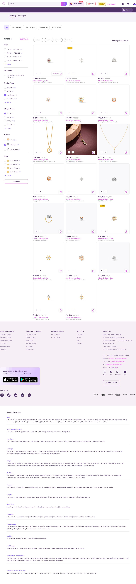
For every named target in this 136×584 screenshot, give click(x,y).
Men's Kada (42, 538)
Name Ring (120, 463)
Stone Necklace (22, 477)
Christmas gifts (20, 419)
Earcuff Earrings (11, 453)
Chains (65, 441)
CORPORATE (56, 573)
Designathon (66, 432)
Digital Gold (33, 432)
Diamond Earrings (21, 451)
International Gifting (34, 422)
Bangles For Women (50, 548)
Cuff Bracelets (108, 487)
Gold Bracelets (11, 487)
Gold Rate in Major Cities (15, 556)
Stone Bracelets (98, 487)
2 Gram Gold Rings (76, 465)
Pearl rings (44, 465)
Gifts (8, 417)
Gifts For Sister (121, 419)
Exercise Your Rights (44, 573)
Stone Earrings (31, 453)
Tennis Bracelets (66, 487)
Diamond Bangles (21, 497)
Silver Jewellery (73, 441)
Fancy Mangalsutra (68, 526)
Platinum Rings (28, 463)
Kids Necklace (33, 475)
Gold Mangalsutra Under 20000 (101, 526)
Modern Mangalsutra (39, 526)
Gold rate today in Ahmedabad (53, 560)
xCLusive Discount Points (69, 573)
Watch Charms (57, 441)
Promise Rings (53, 465)
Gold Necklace (11, 475)
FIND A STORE (112, 382)
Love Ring (19, 465)
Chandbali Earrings (116, 451)
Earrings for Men (21, 538)
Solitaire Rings (39, 463)
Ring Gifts (81, 422)
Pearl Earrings (93, 451)
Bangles (9, 495)
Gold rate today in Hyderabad (33, 558)
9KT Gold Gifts (89, 422)
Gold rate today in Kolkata (34, 560)
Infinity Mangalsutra (44, 529)
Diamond (13, 441)
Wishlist (128, 4)
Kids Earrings (54, 451)
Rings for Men (11, 538)
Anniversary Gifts (92, 419)
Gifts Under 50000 (56, 419)
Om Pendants (68, 517)
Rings (9, 461)
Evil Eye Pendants (46, 517)
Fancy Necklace (56, 477)
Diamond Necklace (22, 475)
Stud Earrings (84, 451)
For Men (9, 536)
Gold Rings (20, 463)
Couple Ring (78, 463)
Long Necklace (116, 475)
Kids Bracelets (33, 487)
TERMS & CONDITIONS (30, 573)
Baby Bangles (73, 497)
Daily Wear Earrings (43, 453)
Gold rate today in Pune (120, 558)
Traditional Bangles (84, 497)
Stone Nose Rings (64, 507)
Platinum (43, 441)
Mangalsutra (11, 524)
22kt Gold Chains (80, 477)
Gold (8, 441)
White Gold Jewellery (99, 441)
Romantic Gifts (102, 419)
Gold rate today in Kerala (104, 558)
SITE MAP (9, 573)
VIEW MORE (16, 181)
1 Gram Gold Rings (89, 465)
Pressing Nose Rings (52, 507)
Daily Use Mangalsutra (29, 529)
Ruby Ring (104, 463)
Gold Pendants (11, 517)
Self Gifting (18, 432)
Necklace (10, 473)
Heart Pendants (90, 517)
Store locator (57, 432)
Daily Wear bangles (42, 497)
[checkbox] (17, 49)
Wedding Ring (88, 463)
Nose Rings (10, 507)
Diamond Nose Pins (30, 507)
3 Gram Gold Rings (64, 465)
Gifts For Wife (45, 422)
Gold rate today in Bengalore (53, 558)
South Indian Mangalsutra (54, 526)
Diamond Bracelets (22, 487)
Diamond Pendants (22, 517)
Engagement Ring (68, 463)
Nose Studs (41, 507)
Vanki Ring (96, 463)
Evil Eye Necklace (90, 475)
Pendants (10, 514)
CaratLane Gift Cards (69, 419)
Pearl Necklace (79, 475)
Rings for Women (12, 548)
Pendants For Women (63, 548)
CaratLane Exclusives (14, 429)
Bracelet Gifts (63, 422)
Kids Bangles (31, 497)
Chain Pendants (58, 517)
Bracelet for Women (37, 548)
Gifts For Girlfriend (21, 422)
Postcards (26, 432)
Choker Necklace (68, 475)
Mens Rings (58, 463)
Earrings (10, 449)
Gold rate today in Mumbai (71, 558)
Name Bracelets (87, 487)
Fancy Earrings (21, 453)
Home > (10, 18)
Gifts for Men (11, 419)
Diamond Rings (11, 463)
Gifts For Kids (112, 419)
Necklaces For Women (103, 475)
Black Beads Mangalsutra (83, 526)
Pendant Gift (54, 422)
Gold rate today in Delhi (87, 558)
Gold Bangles (10, 497)
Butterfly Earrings (55, 453)
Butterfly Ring (27, 465)
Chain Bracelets (77, 487)
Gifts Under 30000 (44, 419)
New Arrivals (10, 432)
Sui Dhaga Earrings (104, 451)
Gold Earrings (10, 451)
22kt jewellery (35, 441)
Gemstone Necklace (45, 475)
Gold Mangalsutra (12, 526)
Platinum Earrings (44, 451)
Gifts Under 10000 (31, 419)
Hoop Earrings (74, 451)
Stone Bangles (63, 497)
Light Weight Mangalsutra (14, 529)
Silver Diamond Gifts (101, 422)
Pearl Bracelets (43, 487)
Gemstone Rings (49, 463)
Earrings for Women (24, 548)
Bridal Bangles (53, 497)
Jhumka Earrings (64, 451)
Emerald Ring (112, 463)
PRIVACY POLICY (18, 573)
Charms (49, 441)
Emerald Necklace (67, 477)
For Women (11, 546)
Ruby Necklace (57, 475)
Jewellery (10, 439)
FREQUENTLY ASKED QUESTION (88, 573)
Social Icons (104, 372)
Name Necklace (11, 477)
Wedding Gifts (72, 422)
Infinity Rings (36, 465)
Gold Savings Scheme (45, 432)
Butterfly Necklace (33, 477)
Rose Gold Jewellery (85, 441)
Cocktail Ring (11, 465)
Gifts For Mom (11, 422)
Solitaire (19, 441)
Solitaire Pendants (34, 517)
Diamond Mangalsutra (24, 526)
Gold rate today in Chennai (15, 558)
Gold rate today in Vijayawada (16, 560)
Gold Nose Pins (19, 507)
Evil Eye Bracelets (54, 487)
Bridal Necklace (45, 477)
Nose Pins (10, 504)
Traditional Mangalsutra (119, 526)
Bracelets (10, 485)
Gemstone (26, 441)
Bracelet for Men (33, 538)
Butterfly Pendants (78, 517)
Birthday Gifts (81, 419)
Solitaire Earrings (32, 451)
